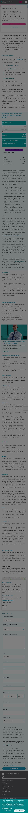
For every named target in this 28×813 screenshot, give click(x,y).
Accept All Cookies (19, 810)
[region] (14, 806)
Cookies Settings (7, 810)
